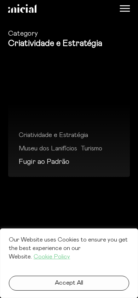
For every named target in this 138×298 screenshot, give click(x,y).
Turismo (91, 148)
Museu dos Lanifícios (48, 148)
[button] (125, 8)
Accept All (69, 283)
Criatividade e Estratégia (53, 135)
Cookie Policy (52, 257)
